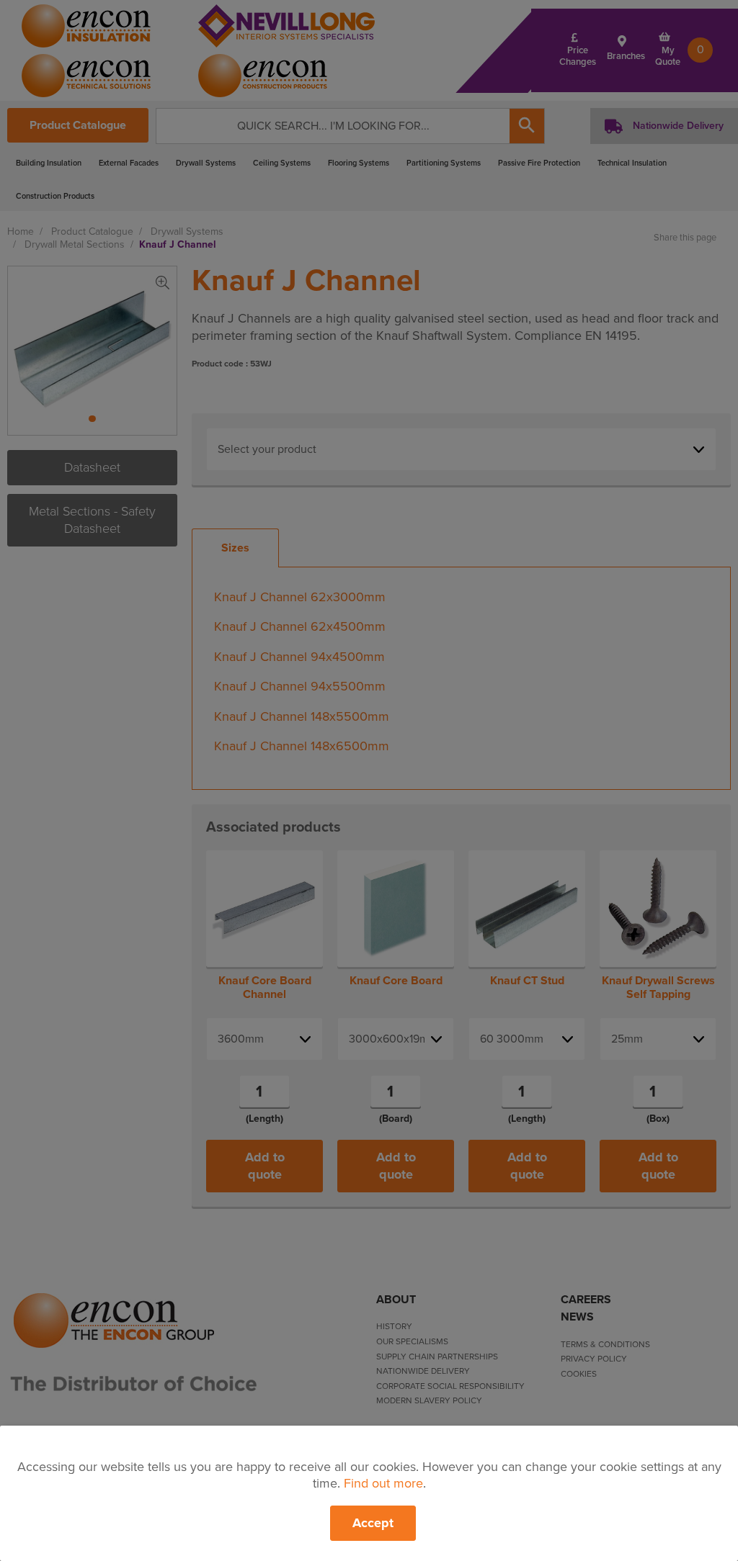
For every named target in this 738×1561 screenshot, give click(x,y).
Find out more (383, 1483)
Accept (373, 1523)
